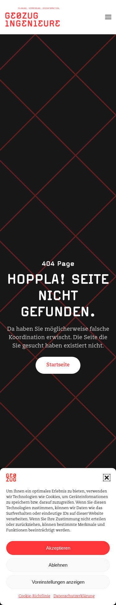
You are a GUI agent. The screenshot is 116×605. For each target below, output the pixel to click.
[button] (107, 478)
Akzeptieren (58, 548)
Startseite (58, 365)
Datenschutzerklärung (74, 596)
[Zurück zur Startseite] (32, 17)
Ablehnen (58, 565)
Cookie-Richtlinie (34, 596)
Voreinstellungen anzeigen (58, 582)
